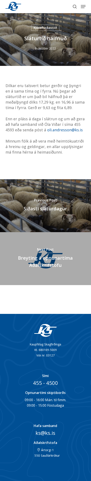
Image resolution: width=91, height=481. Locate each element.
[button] (83, 6)
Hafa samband (45, 425)
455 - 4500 (45, 382)
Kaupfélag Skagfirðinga (14, 7)
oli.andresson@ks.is (65, 129)
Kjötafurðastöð (45, 28)
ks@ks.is (45, 432)
